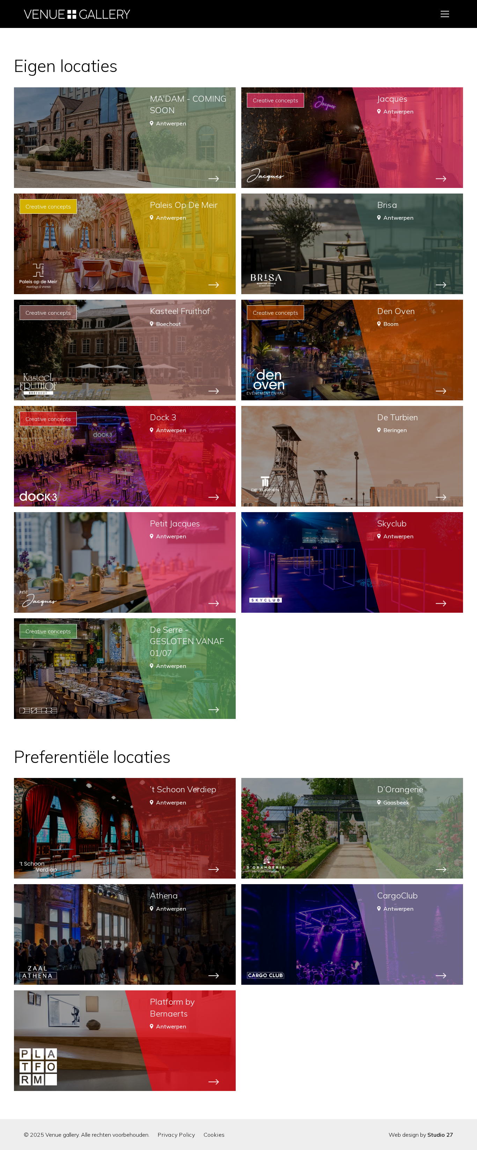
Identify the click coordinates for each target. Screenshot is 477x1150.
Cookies (214, 1134)
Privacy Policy (176, 1134)
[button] (444, 14)
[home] (77, 14)
